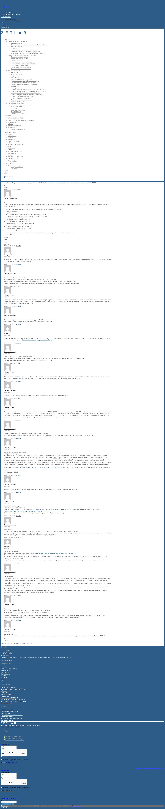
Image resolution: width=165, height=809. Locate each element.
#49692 (18, 516)
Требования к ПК (6, 703)
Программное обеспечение (16, 103)
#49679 (18, 324)
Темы (8, 183)
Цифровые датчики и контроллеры (12, 715)
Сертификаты (5, 672)
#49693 (18, 538)
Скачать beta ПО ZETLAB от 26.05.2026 (13, 699)
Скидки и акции (5, 670)
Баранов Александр (10, 273)
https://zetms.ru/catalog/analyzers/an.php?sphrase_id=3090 (39, 467)
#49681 (18, 363)
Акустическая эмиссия (7, 694)
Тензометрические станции (9, 711)
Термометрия (5, 696)
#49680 (18, 343)
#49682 (18, 381)
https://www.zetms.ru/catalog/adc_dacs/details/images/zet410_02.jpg (52, 509)
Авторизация (5, 770)
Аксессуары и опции (7, 720)
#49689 (18, 492)
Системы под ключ (13, 88)
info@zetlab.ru (16, 14)
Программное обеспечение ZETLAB (12, 718)
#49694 (18, 563)
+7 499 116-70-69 (6, 15)
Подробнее (77, 806)
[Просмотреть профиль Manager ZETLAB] (7, 253)
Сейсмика (4, 691)
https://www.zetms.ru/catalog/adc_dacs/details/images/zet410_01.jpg (25, 511)
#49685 (18, 438)
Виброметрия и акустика (8, 687)
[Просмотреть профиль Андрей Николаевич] (7, 196)
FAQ (2, 681)
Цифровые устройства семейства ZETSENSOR (22, 55)
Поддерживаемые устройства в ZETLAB (13, 701)
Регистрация (5, 744)
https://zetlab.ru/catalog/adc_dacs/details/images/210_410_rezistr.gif (55, 553)
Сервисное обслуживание (9, 669)
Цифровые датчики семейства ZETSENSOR (14, 689)
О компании (4, 667)
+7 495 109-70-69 (6, 12)
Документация (5, 674)
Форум (3, 679)
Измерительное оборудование (17, 41)
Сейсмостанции (5, 713)
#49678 (18, 306)
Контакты (4, 677)
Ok (72, 806)
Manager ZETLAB (9, 255)
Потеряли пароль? (11, 762)
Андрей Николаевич (10, 198)
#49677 (18, 286)
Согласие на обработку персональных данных (15, 760)
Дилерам (3, 675)
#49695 (18, 595)
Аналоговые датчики (14, 70)
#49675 (18, 246)
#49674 (18, 189)
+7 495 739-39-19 (6, 17)
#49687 (18, 475)
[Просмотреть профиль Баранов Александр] (7, 271)
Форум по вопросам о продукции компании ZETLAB (28, 183)
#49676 (18, 264)
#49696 (18, 620)
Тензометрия (5, 692)
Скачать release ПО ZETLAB (9, 698)
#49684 (18, 420)
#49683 (18, 398)
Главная (3, 183)
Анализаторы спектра (7, 710)
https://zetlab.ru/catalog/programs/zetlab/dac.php (37, 340)
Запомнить (6, 757)
